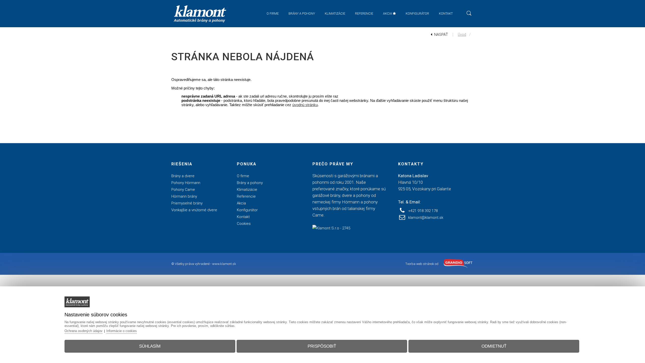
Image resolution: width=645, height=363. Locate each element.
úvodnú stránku (305, 105)
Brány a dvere (183, 176)
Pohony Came (183, 189)
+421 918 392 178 (423, 210)
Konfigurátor (247, 210)
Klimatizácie (247, 189)
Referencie (246, 196)
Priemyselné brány (187, 203)
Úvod (462, 35)
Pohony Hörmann (185, 182)
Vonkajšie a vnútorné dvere (194, 210)
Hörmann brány (184, 196)
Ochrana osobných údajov (83, 331)
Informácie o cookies (121, 331)
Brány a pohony (250, 182)
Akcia (241, 203)
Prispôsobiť (322, 346)
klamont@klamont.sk (425, 217)
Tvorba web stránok (419, 264)
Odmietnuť (493, 346)
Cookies (244, 223)
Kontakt (243, 217)
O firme (243, 176)
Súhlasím (149, 346)
